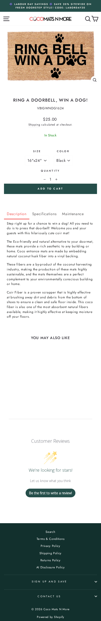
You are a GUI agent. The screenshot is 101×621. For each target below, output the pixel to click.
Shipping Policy (50, 553)
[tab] (16, 214)
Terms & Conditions (50, 539)
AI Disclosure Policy (50, 567)
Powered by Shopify (50, 617)
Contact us (49, 596)
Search (50, 532)
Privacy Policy (50, 546)
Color (63, 151)
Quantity (50, 171)
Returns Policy (50, 560)
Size (37, 151)
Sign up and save (49, 581)
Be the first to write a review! (50, 493)
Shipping (34, 125)
